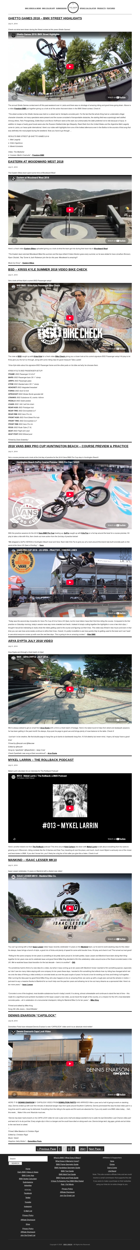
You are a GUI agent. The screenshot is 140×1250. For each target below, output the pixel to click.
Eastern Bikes (30, 248)
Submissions (28, 1182)
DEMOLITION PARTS (67, 1102)
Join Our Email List (28, 1235)
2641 (83, 1149)
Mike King (95, 1000)
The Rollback (38, 846)
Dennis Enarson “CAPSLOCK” (32, 1015)
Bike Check (60, 356)
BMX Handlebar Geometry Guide (67, 1167)
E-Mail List (28, 1211)
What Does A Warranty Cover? (67, 1161)
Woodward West (101, 248)
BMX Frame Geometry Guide (67, 1164)
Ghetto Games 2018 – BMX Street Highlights (45, 18)
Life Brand (112, 1171)
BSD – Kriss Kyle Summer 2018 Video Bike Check (47, 269)
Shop (28, 1224)
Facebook (28, 1193)
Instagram (28, 1206)
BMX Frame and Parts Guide (67, 1177)
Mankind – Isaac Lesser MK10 (32, 860)
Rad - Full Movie (67, 1184)
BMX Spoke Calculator (28, 1178)
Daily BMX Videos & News (28, 1172)
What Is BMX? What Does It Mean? (67, 1157)
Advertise (28, 1185)
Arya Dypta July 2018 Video (30, 641)
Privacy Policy (27, 1215)
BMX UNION (67, 1244)
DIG (73, 962)
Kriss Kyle (38, 356)
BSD (20, 356)
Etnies (112, 1164)
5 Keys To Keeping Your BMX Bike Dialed (67, 1181)
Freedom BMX (20, 108)
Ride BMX (91, 634)
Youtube (28, 1202)
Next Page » (96, 1149)
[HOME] (73, 7)
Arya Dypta (45, 728)
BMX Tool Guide (67, 1171)
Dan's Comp (112, 1167)
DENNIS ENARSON (26, 1102)
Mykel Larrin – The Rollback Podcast (41, 760)
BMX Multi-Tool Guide (67, 1174)
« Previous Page (46, 1149)
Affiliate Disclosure (28, 1219)
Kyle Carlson (69, 846)
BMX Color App (28, 1175)
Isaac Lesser (38, 947)
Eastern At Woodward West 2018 (35, 161)
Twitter (27, 1197)
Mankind (84, 947)
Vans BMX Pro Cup (46, 533)
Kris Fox (84, 533)
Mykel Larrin (92, 846)
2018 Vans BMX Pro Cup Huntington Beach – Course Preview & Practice (68, 446)
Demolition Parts (35, 1141)
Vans (41, 545)
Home (28, 1168)
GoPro (66, 533)
